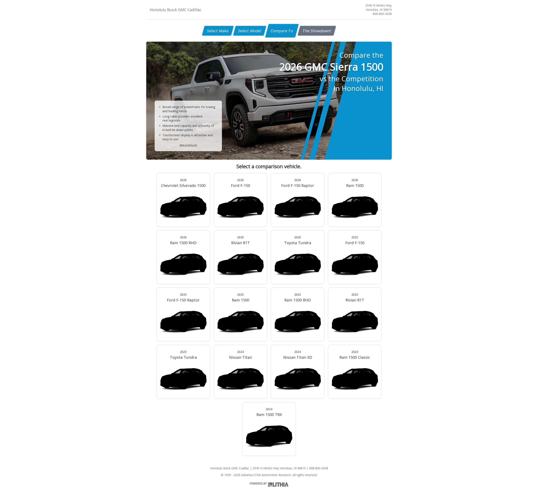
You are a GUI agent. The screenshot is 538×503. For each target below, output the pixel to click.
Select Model (249, 30)
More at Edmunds (188, 145)
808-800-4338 (382, 14)
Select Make (217, 30)
